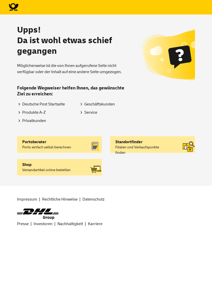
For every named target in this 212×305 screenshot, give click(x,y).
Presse (23, 223)
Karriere (95, 223)
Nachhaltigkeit (70, 223)
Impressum (27, 199)
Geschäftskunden (99, 104)
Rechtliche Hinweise (60, 199)
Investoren (43, 223)
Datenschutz (93, 199)
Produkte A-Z (34, 112)
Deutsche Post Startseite (43, 104)
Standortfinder (128, 141)
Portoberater (34, 141)
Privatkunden (34, 120)
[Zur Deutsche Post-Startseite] (13, 7)
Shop (27, 164)
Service (90, 112)
